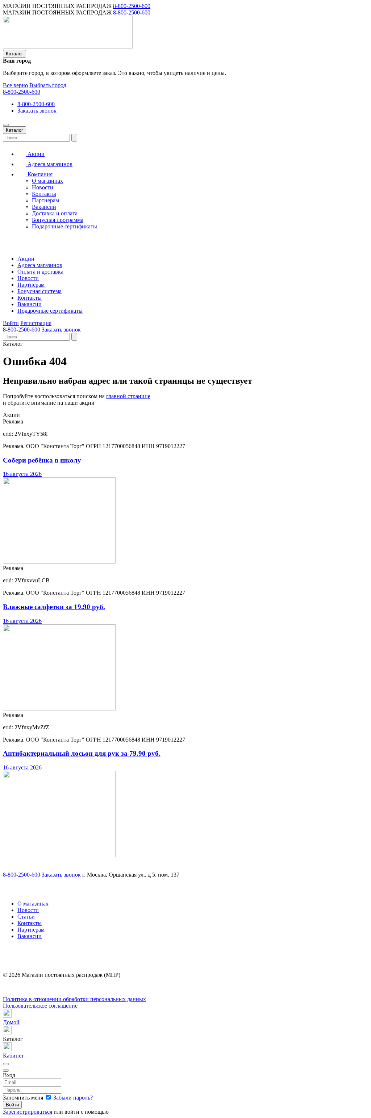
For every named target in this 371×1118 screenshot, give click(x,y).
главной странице (128, 396)
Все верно (15, 85)
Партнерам (45, 200)
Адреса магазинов (49, 164)
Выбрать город (47, 85)
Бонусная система (39, 291)
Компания (39, 174)
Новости (42, 187)
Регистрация (35, 323)
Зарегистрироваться (27, 1112)
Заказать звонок (37, 110)
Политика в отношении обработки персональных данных (74, 999)
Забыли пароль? (73, 1097)
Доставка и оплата (55, 213)
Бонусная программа (57, 220)
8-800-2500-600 (131, 6)
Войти (11, 323)
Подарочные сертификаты (64, 226)
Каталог (14, 53)
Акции (35, 154)
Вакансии (44, 207)
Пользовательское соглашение (40, 1006)
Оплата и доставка (40, 272)
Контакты (44, 194)
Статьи (26, 917)
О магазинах (47, 181)
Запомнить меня (24, 1097)
